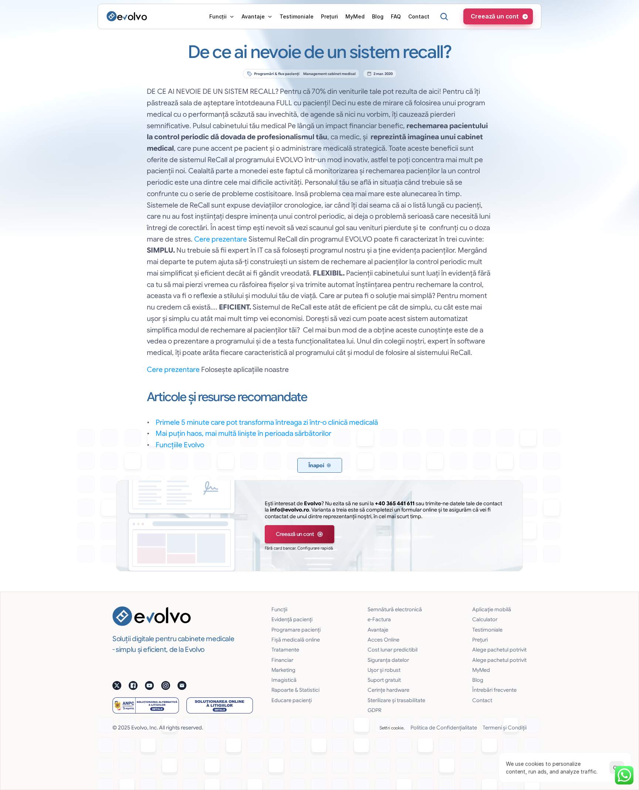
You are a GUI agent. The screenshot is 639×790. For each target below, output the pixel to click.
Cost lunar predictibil (392, 649)
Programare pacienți (296, 629)
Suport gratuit (384, 680)
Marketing (283, 670)
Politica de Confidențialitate (443, 727)
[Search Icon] (444, 16)
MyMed (481, 670)
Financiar (282, 660)
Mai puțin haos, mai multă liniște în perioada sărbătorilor (243, 433)
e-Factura (379, 619)
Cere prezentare (220, 239)
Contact (482, 700)
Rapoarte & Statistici (295, 690)
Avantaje (378, 629)
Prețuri (480, 639)
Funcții (279, 609)
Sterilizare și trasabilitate (396, 700)
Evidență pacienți (291, 619)
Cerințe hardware (388, 690)
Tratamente (285, 649)
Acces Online (383, 639)
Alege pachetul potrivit (499, 649)
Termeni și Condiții (505, 727)
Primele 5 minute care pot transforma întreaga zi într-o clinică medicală (267, 422)
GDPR (374, 710)
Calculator (484, 619)
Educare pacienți (291, 700)
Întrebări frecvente (494, 690)
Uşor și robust (384, 670)
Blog (477, 680)
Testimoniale (487, 629)
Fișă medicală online (295, 639)
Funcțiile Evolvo (180, 444)
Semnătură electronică (395, 609)
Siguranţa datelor (388, 660)
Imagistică (284, 680)
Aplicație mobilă (491, 609)
